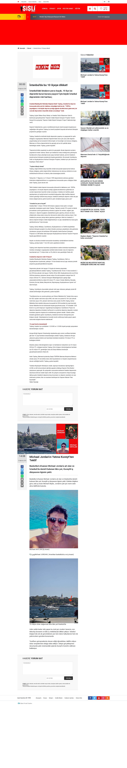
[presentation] (23, 17)
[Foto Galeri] (109, 2)
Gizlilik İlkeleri (58, 698)
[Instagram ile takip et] (103, 698)
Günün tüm (104, 17)
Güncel (45, 8)
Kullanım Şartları (69, 698)
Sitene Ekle (46, 1)
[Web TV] (104, 2)
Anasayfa (38, 698)
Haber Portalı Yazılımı (26, 703)
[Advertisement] (63, 33)
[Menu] (89, 8)
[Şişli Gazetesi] (27, 8)
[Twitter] (22, 97)
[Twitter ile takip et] (94, 698)
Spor (59, 8)
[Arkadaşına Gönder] (22, 107)
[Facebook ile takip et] (90, 698)
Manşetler (23, 1)
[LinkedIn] (22, 101)
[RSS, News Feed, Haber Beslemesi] (107, 698)
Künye (45, 698)
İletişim (51, 698)
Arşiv (40, 1)
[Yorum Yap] (22, 113)
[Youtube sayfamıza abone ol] (99, 698)
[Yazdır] (22, 110)
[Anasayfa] (18, 1)
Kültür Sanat (68, 8)
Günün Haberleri (32, 1)
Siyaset (52, 8)
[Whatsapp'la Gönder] (22, 104)
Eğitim (77, 8)
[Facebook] (22, 94)
